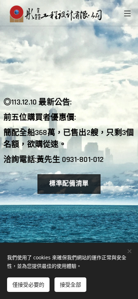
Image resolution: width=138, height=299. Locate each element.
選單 (127, 13)
